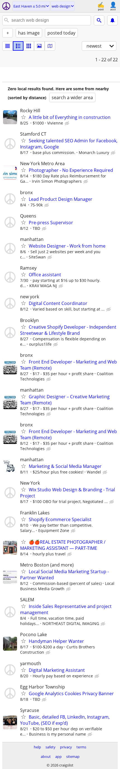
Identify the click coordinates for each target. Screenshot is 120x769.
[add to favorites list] (23, 117)
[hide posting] (67, 123)
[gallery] (39, 46)
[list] (7, 46)
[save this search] (112, 20)
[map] (50, 46)
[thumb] (18, 46)
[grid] (28, 46)
